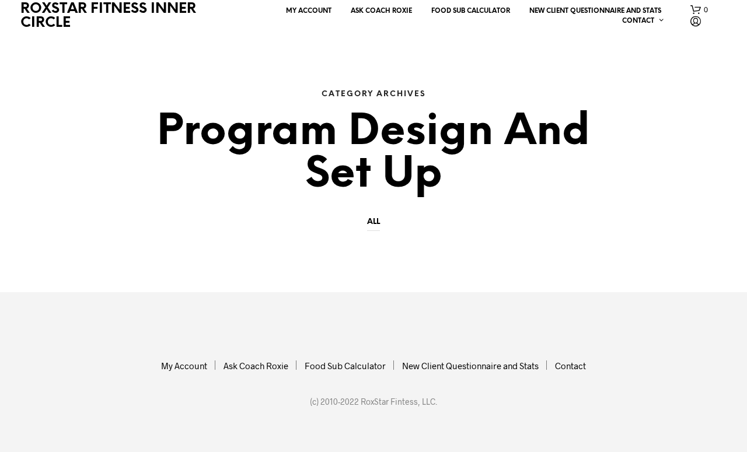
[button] (699, 10)
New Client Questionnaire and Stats (595, 11)
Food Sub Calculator (470, 11)
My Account (308, 11)
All (373, 222)
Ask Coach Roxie (381, 11)
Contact (638, 20)
